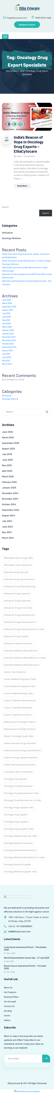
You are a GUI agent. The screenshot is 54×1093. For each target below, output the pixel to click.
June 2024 (6, 357)
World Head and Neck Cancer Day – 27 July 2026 (26, 957)
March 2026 (7, 303)
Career (7, 1015)
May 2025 (6, 320)
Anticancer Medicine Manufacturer (21, 650)
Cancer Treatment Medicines (18, 707)
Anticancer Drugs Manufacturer (19, 615)
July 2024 (6, 353)
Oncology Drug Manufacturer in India (22, 800)
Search (5, 207)
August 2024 (7, 350)
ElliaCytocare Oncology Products (20, 721)
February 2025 (8, 330)
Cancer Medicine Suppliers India (19, 686)
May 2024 (6, 360)
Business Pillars (11, 997)
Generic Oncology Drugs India (18, 736)
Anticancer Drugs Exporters (17, 600)
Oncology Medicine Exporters (18, 843)
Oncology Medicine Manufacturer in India (24, 857)
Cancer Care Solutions (15, 672)
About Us (8, 987)
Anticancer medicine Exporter (18, 643)
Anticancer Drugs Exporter (17, 593)
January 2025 (8, 333)
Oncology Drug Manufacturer (18, 786)
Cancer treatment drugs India (18, 693)
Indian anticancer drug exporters (20, 743)
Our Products (10, 992)
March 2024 (7, 364)
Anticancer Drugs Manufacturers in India (24, 629)
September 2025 (9, 306)
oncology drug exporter (15, 778)
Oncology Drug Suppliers (16, 821)
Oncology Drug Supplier (16, 814)
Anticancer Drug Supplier (16, 636)
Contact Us (9, 1006)
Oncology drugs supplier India (18, 807)
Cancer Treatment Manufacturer (20, 700)
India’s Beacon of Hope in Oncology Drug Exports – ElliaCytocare (28, 144)
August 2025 (7, 310)
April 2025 (6, 323)
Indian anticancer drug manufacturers (22, 750)
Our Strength (10, 1001)
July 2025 (6, 313)
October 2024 (8, 343)
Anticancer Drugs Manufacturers (20, 622)
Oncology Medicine (11, 238)
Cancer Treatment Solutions (18, 714)
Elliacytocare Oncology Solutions (20, 729)
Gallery (7, 1020)
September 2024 (9, 347)
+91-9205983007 (24, 926)
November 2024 (9, 340)
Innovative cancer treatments (18, 771)
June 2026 (6, 300)
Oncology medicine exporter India (20, 836)
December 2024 (9, 337)
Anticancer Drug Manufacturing (19, 586)
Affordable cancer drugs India (18, 557)
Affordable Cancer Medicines (18, 565)
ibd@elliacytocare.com (17, 17)
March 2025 (7, 326)
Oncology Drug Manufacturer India (21, 793)
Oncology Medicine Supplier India (20, 871)
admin (19, 156)
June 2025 (6, 316)
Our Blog (8, 1011)
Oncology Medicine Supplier (17, 864)
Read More (22, 186)
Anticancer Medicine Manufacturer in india (24, 657)
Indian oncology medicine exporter (21, 757)
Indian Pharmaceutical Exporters (20, 764)
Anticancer (7, 232)
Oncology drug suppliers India (18, 828)
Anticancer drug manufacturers (19, 579)
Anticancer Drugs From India (18, 607)
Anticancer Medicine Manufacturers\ (22, 664)
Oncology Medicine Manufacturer (20, 850)
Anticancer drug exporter (16, 572)
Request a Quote (27, 24)
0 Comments (29, 156)
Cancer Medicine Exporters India (20, 679)
